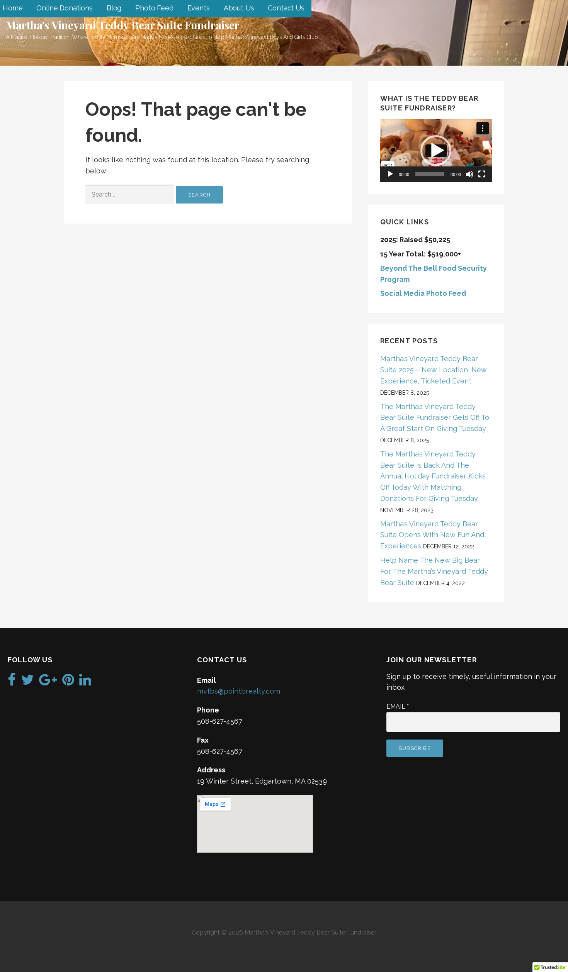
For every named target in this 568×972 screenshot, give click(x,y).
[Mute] (469, 174)
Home (12, 8)
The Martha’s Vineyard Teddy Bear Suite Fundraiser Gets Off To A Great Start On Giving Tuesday (434, 417)
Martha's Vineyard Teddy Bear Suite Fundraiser (123, 25)
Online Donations (64, 8)
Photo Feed (154, 8)
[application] (436, 150)
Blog (114, 8)
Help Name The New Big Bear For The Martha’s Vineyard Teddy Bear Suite (434, 571)
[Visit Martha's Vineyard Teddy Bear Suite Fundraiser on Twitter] (27, 682)
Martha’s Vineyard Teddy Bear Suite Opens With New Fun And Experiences (432, 535)
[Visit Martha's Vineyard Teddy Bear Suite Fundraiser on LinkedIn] (85, 682)
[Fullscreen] (482, 174)
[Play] (390, 174)
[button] (435, 150)
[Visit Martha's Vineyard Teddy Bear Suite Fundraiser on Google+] (48, 682)
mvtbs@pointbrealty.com (238, 691)
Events (198, 8)
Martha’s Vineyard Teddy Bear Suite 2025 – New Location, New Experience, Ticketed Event (433, 370)
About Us (239, 8)
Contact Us (286, 8)
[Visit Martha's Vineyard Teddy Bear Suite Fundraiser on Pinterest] (68, 682)
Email (397, 706)
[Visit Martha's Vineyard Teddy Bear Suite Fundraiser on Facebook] (12, 682)
